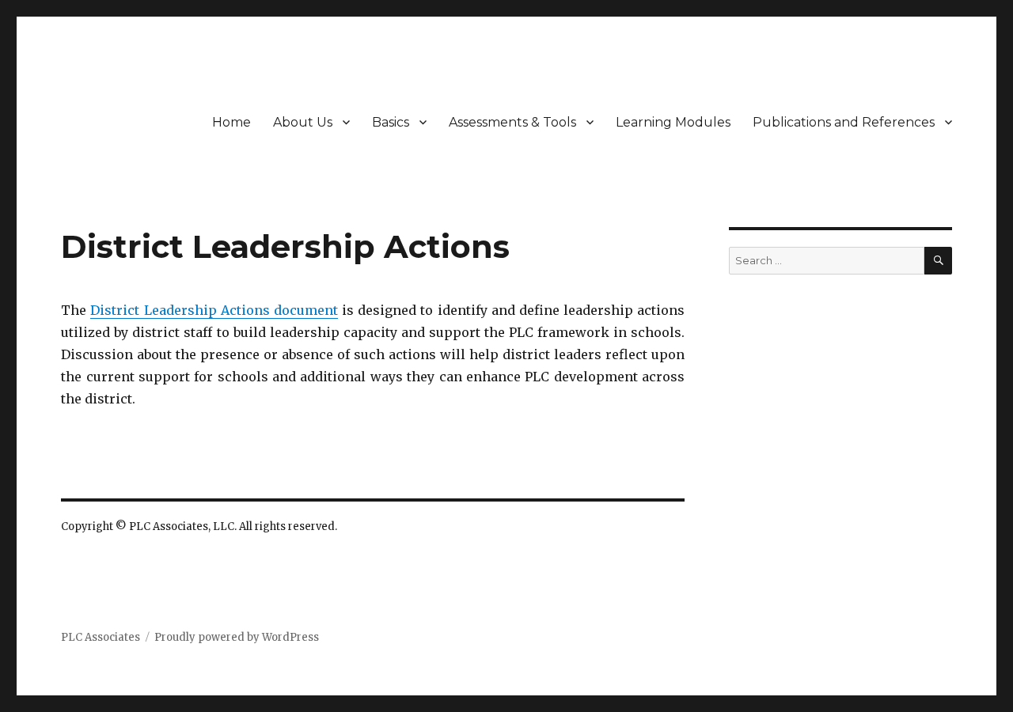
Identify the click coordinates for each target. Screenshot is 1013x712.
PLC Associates (100, 637)
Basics (390, 122)
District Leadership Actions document (213, 310)
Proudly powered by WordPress (236, 637)
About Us (302, 122)
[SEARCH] (938, 261)
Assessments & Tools (512, 122)
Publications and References (844, 122)
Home (231, 122)
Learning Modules (673, 122)
